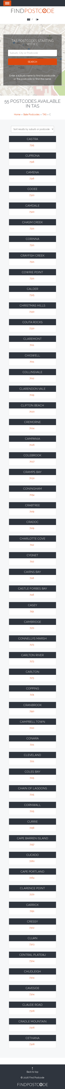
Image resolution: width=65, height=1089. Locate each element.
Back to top (32, 1072)
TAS (44, 114)
